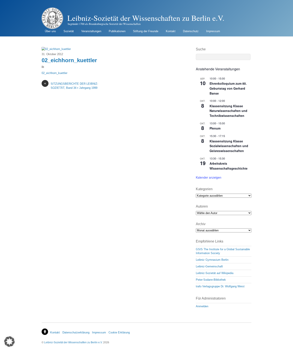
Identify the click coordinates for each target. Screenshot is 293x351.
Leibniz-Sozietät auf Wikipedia (214, 273)
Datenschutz (191, 31)
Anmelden (202, 306)
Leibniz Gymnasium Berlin (212, 259)
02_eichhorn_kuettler (69, 60)
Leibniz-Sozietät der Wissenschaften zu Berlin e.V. (73, 342)
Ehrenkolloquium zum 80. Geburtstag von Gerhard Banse (228, 88)
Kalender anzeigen (208, 177)
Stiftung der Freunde (145, 31)
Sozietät (68, 31)
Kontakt (170, 31)
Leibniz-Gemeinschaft (209, 266)
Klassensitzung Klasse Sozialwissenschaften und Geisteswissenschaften (229, 146)
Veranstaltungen (91, 31)
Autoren (202, 206)
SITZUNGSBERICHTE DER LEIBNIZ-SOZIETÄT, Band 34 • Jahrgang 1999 (71, 85)
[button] (9, 341)
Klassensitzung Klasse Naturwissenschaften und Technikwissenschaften (228, 111)
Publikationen (117, 31)
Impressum (213, 31)
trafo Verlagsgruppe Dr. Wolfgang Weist (220, 286)
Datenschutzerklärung (75, 332)
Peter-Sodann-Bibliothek (211, 279)
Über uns (50, 31)
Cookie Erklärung (119, 332)
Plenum (215, 128)
